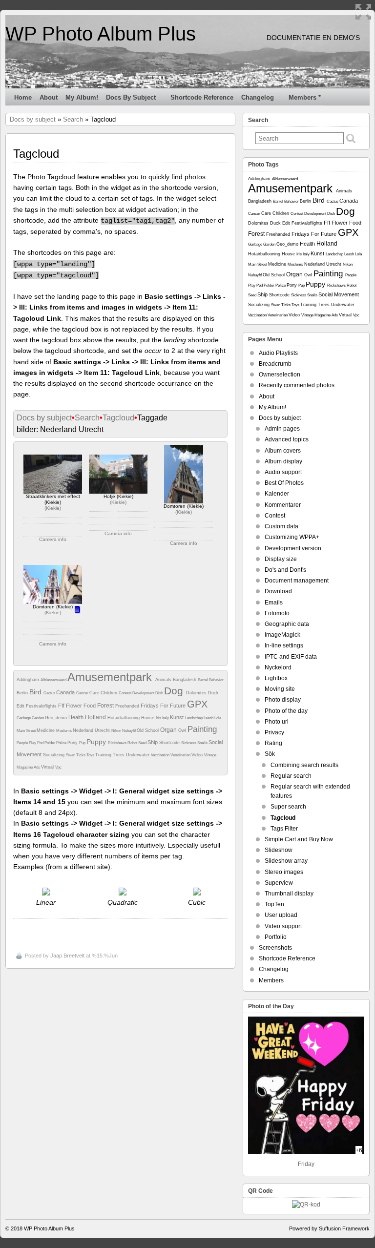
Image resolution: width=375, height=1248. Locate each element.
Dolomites (197, 692)
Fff (62, 705)
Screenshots (275, 947)
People (23, 743)
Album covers (283, 450)
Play (33, 743)
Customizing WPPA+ (292, 537)
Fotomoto (277, 613)
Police (61, 743)
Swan (71, 755)
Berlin (23, 692)
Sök (270, 753)
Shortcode (170, 742)
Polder (50, 743)
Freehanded (128, 706)
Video (197, 754)
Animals (164, 679)
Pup (82, 743)
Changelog (257, 97)
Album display (283, 461)
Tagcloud (118, 418)
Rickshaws (117, 743)
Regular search (291, 775)
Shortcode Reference (201, 97)
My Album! (81, 97)
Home (23, 97)
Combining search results (304, 765)
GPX (197, 704)
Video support (283, 926)
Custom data (281, 526)
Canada (66, 692)
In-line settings (284, 645)
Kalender (277, 493)
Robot (132, 743)
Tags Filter (284, 828)
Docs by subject (131, 97)
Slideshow (278, 850)
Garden (38, 718)
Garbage (24, 718)
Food (90, 705)
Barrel (203, 680)
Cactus (49, 693)
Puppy (97, 742)
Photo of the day (286, 710)
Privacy (274, 732)
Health (76, 717)
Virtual (48, 767)
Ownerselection (279, 374)
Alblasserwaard (54, 680)
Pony (73, 742)
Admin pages (282, 428)
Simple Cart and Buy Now (299, 839)
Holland (96, 717)
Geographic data (287, 624)
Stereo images (284, 872)
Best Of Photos (284, 482)
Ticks (81, 755)
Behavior (216, 680)
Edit (21, 706)
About (49, 97)
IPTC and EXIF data (291, 656)
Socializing (54, 754)
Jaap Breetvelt (67, 955)
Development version (293, 548)
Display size (281, 559)
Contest (125, 693)
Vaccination (160, 755)
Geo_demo (56, 717)
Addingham (29, 679)
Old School (148, 730)
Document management (297, 580)
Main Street (27, 730)
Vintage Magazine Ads (320, 315)
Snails (202, 743)
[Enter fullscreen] (363, 12)
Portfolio (276, 937)
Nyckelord (278, 667)
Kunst (177, 717)
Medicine (46, 730)
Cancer (82, 693)
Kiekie (52, 508)
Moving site (280, 689)
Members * (305, 97)
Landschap (194, 718)
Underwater (138, 754)
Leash (209, 718)
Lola (217, 718)
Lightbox (276, 678)
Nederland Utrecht (92, 730)
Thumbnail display (289, 893)
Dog (175, 690)
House (148, 717)
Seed (142, 743)
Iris (159, 718)
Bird (36, 692)
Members (271, 980)
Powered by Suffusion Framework (329, 1228)
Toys (90, 755)
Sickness (189, 743)
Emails (274, 602)
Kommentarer (283, 504)
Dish (159, 693)
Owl (183, 730)
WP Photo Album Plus (100, 33)
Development (143, 693)
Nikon (116, 730)
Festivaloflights (42, 706)
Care (95, 692)
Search (73, 119)
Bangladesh (185, 679)
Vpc (58, 767)
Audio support (283, 472)
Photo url (277, 721)
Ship (153, 742)
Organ (169, 730)
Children (110, 692)
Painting (202, 729)
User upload (281, 915)
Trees (119, 754)
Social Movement (338, 294)
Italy (166, 718)
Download (278, 591)
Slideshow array (286, 860)
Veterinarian (180, 755)
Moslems (64, 730)
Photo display (283, 699)
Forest (106, 705)
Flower (74, 705)
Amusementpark (111, 677)
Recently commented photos (296, 385)
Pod (40, 743)
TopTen (274, 904)
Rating (273, 743)
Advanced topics (287, 439)
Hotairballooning (124, 717)
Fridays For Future (164, 705)
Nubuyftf (129, 730)
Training (104, 754)
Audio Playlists (278, 353)
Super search (288, 806)
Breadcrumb (275, 363)
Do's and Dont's (285, 569)
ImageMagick (282, 634)
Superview (279, 882)
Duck (213, 692)
